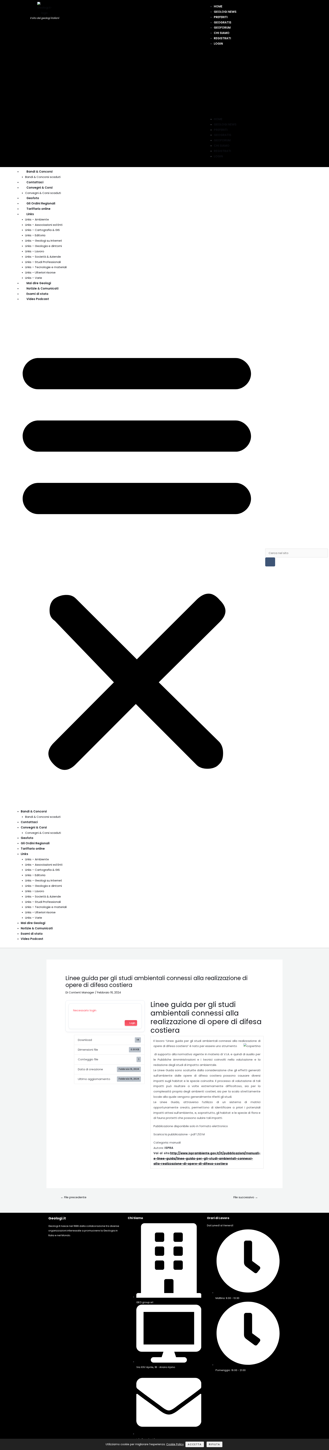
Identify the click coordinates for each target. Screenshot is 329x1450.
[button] (220, 84)
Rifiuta (214, 1444)
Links (30, 214)
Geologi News (225, 12)
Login (218, 44)
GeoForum (222, 28)
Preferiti (221, 17)
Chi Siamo (221, 33)
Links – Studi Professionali (43, 262)
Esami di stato (37, 294)
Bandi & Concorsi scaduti (43, 177)
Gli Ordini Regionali (40, 203)
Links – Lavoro (34, 251)
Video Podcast (37, 299)
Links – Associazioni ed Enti (43, 225)
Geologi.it (57, 1218)
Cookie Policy (175, 1444)
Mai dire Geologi (38, 283)
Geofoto (32, 198)
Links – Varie (33, 278)
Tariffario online (38, 209)
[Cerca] (270, 561)
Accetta (195, 1444)
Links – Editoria (35, 235)
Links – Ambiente (37, 219)
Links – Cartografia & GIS (42, 230)
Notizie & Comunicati (42, 288)
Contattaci (34, 182)
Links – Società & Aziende (43, 257)
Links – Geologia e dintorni (43, 246)
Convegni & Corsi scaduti (43, 193)
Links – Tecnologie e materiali (46, 267)
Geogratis (222, 22)
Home (218, 6)
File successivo (245, 1197)
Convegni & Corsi (39, 188)
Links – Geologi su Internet (43, 241)
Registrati (222, 38)
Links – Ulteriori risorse (40, 272)
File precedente (73, 1197)
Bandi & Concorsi (39, 172)
